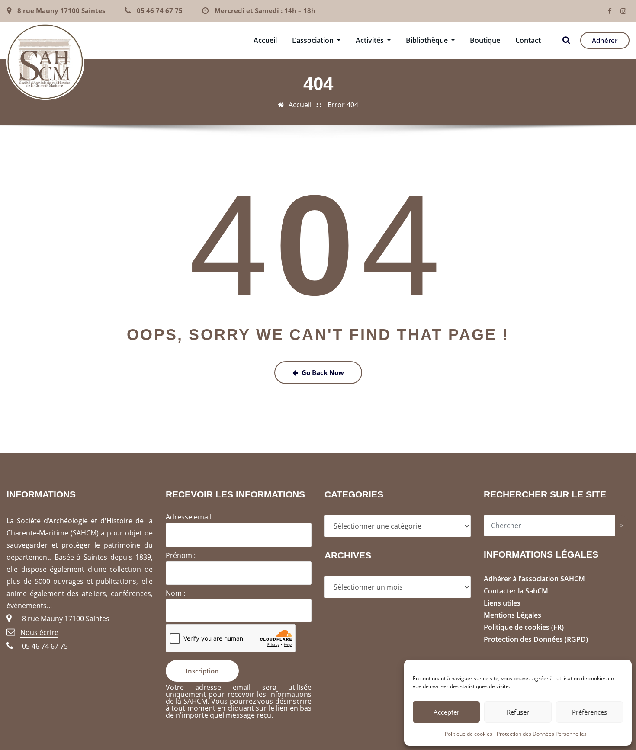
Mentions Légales (512, 615)
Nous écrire (39, 632)
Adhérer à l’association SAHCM (534, 578)
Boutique (485, 40)
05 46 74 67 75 (160, 10)
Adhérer (604, 40)
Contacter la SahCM (516, 591)
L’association (313, 40)
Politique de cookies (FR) (524, 627)
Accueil (265, 40)
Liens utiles (502, 603)
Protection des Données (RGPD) (536, 639)
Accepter (446, 712)
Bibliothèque (428, 40)
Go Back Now (323, 372)
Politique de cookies (468, 733)
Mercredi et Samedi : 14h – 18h (265, 10)
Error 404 (343, 104)
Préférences (589, 712)
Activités (370, 40)
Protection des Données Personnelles (542, 733)
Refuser (518, 712)
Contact (528, 40)
